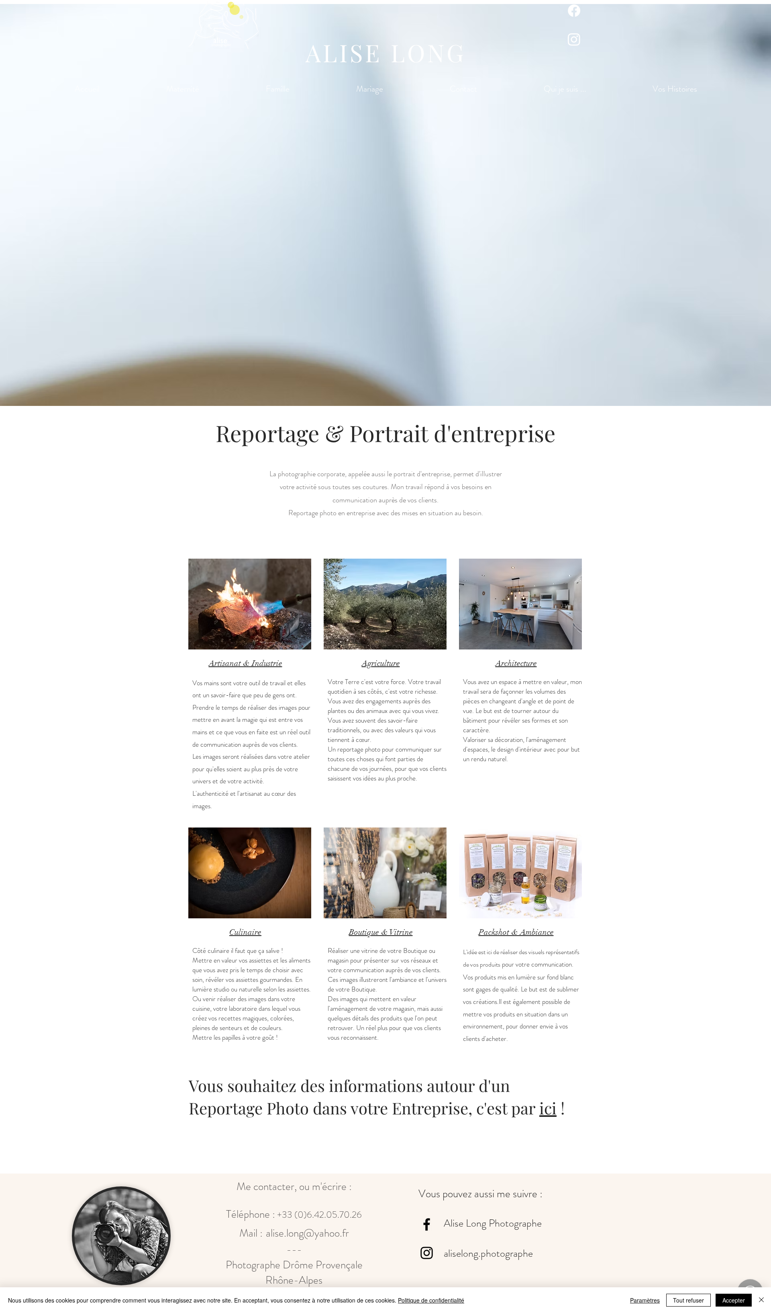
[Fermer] (761, 1300)
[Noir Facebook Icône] (426, 1224)
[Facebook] (574, 10)
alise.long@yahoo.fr (307, 1233)
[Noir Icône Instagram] (426, 1253)
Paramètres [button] (645, 1300)
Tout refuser (688, 1300)
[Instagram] (574, 39)
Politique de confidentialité (431, 1300)
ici (548, 1107)
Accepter (733, 1300)
